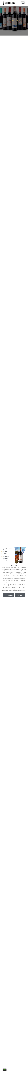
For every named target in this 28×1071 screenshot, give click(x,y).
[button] (8, 595)
